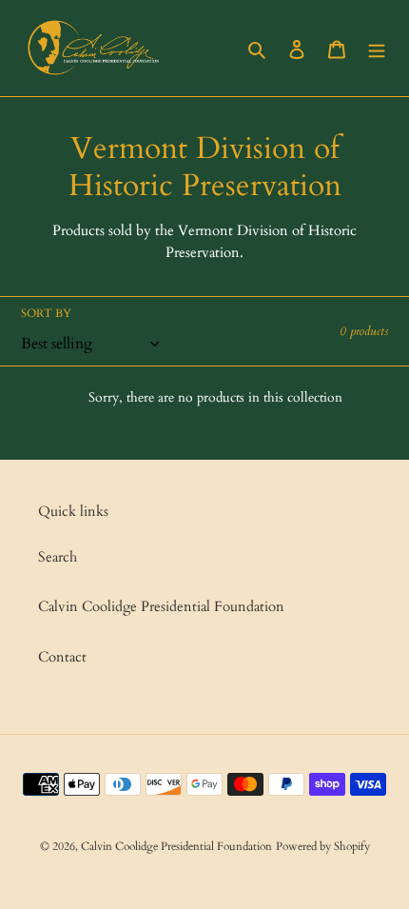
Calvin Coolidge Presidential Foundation (161, 606)
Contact (62, 656)
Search (57, 556)
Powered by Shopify (323, 846)
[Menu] (377, 48)
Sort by (46, 313)
